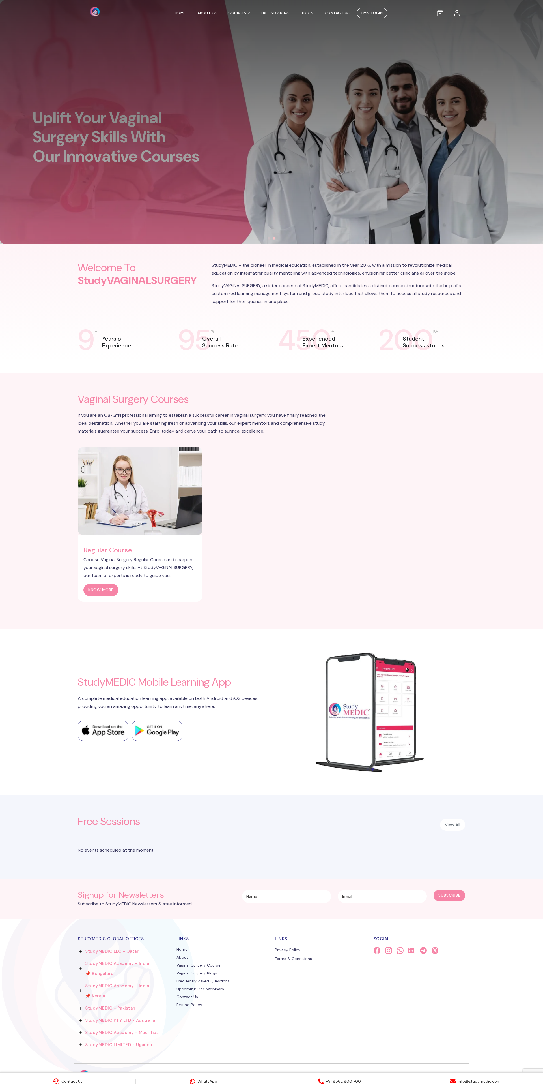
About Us (207, 12)
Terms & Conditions (293, 958)
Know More (101, 589)
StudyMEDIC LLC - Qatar (112, 951)
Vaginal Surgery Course (198, 965)
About (182, 957)
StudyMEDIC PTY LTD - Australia (120, 1020)
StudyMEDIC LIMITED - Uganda (118, 1045)
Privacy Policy (287, 949)
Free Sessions (275, 12)
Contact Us (337, 12)
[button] (269, 238)
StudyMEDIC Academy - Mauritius (122, 1032)
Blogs (307, 12)
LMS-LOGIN (372, 12)
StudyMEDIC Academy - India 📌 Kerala (117, 991)
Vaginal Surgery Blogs (196, 973)
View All (452, 824)
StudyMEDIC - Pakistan (110, 1008)
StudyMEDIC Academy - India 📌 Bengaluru (117, 968)
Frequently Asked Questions (203, 981)
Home (180, 12)
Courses (237, 12)
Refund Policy (189, 1004)
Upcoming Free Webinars (200, 988)
